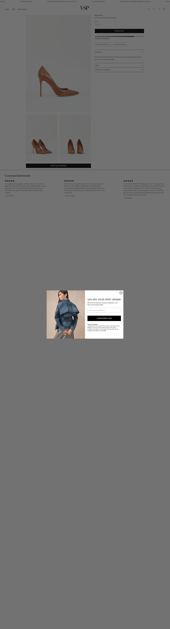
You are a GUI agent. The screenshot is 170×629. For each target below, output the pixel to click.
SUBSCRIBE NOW (104, 318)
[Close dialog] (121, 292)
